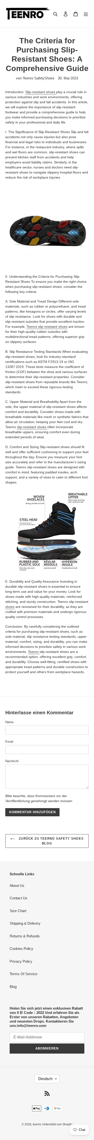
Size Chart (18, 911)
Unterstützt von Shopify (57, 1124)
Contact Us (18, 898)
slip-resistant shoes (32, 427)
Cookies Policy (21, 949)
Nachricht (12, 761)
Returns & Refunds (25, 936)
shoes (9, 607)
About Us (17, 885)
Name (9, 722)
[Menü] (86, 14)
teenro (37, 1124)
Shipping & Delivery (25, 923)
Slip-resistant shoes (40, 92)
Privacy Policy (21, 961)
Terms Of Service (23, 974)
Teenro (34, 652)
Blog (13, 987)
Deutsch (45, 1079)
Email (9, 741)
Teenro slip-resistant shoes (47, 326)
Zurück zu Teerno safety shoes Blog (50, 841)
